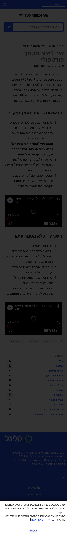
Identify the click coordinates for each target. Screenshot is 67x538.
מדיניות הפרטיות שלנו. (42, 519)
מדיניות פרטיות (34, 494)
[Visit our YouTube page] (63, 476)
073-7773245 (19, 460)
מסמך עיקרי (49, 341)
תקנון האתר (33, 487)
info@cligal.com (48, 460)
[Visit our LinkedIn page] (64, 476)
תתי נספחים (17, 341)
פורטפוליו (33, 341)
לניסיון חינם (53, 4)
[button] (5, 5)
